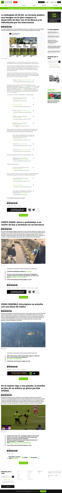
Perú (12, 453)
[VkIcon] (46, 2)
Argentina (9, 287)
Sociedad (36, 287)
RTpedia (18, 478)
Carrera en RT (30, 478)
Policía (28, 287)
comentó (32, 87)
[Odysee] (51, 475)
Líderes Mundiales (20, 479)
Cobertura (29, 476)
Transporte (23, 369)
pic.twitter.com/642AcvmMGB (25, 149)
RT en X (7, 486)
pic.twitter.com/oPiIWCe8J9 (14, 358)
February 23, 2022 (29, 186)
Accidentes (9, 369)
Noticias (5, 5)
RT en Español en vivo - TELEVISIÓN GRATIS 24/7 (52, 21)
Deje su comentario (23, 215)
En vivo (15, 2)
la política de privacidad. (54, 64)
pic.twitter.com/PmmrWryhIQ (18, 277)
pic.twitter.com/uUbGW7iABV (17, 168)
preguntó (24, 86)
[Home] (2, 2)
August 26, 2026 (26, 361)
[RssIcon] (60, 475)
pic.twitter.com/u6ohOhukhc (24, 159)
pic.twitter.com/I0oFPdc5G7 (17, 124)
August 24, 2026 (27, 279)
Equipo (29, 475)
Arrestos (18, 287)
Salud (32, 287)
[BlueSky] (52, 2)
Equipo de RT (55, 5)
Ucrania (19, 205)
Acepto (53, 64)
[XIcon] (49, 2)
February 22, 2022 (30, 81)
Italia (18, 369)
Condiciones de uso (30, 479)
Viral (14, 5)
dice (23, 90)
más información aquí (34, 491)
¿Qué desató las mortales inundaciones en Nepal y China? (53, 32)
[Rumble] (47, 2)
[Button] (36, 2)
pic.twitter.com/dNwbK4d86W (18, 185)
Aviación (14, 369)
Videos (18, 475)
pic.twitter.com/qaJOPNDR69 (23, 443)
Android (39, 473)
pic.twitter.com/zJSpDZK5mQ (17, 104)
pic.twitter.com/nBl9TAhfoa (17, 138)
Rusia (15, 205)
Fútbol (9, 453)
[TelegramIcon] (51, 2)
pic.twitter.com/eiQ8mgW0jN (25, 110)
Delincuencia (23, 287)
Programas (24, 5)
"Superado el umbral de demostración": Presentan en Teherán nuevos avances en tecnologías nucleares (53, 41)
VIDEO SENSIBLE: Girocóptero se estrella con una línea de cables (53, 36)
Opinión (34, 5)
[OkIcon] (54, 2)
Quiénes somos (30, 472)
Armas (14, 287)
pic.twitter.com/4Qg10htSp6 (17, 117)
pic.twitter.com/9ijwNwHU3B (17, 179)
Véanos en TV (41, 2)
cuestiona (8, 92)
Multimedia (44, 5)
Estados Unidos (10, 205)
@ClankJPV (13, 443)
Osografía (51, 90)
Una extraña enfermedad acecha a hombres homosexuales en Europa (54, 52)
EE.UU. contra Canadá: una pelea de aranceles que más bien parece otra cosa (54, 101)
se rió (23, 88)
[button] (54, 15)
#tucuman (29, 271)
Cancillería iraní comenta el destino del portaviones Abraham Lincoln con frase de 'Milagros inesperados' (54, 47)
